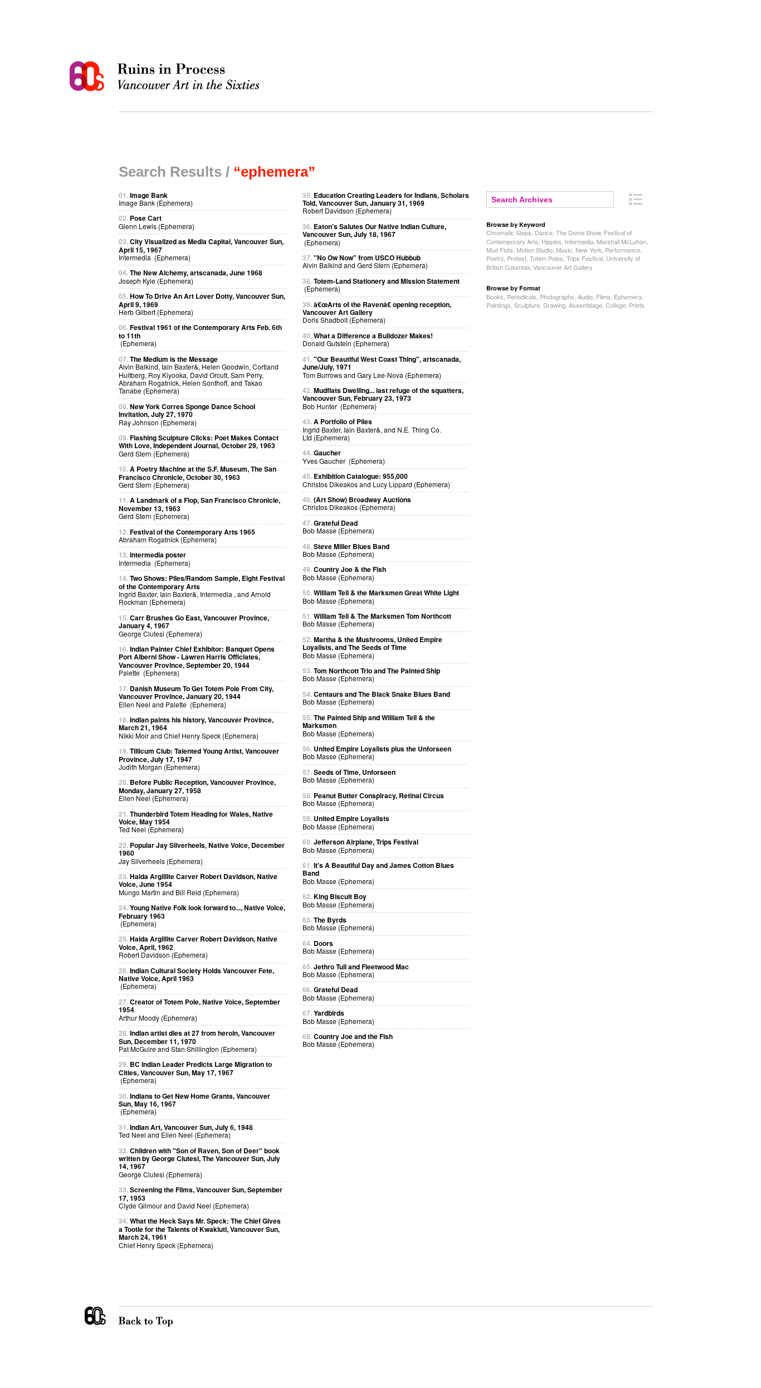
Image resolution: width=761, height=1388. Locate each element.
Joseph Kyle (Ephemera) (190, 276)
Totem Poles (546, 258)
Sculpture (527, 304)
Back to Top (168, 1317)
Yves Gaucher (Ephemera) (344, 456)
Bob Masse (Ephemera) (338, 526)
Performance (622, 249)
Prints (637, 304)
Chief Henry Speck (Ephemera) (200, 1232)
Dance (544, 232)
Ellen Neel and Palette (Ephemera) (196, 696)
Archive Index (635, 199)
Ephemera (628, 296)
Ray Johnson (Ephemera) (187, 414)
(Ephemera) (195, 1072)
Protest (516, 258)
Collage (616, 304)
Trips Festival (585, 258)
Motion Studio (534, 249)
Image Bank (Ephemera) (156, 198)
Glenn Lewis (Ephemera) (156, 221)
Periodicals (521, 296)
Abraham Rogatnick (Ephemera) (187, 535)
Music (564, 249)
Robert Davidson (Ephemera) (386, 203)
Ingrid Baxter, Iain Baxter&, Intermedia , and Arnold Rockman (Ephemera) (202, 589)
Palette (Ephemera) (197, 660)
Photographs (557, 296)
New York (588, 249)
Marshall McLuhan (621, 241)
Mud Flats (499, 249)
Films (603, 296)
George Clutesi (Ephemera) (199, 1162)
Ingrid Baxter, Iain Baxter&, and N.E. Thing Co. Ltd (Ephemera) (372, 429)
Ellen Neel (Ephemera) (197, 790)
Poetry (495, 258)
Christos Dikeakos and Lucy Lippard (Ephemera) (376, 479)
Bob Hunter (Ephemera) (383, 398)
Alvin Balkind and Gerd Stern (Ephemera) (365, 261)
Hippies (552, 241)
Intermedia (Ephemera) (155, 558)
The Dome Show (578, 232)
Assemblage (585, 304)
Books (495, 296)
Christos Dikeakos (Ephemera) (357, 503)
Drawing (554, 304)
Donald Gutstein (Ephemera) (368, 339)
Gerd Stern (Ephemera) (199, 445)
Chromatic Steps (508, 232)
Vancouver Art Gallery (563, 267)
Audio (585, 296)
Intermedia (579, 241)
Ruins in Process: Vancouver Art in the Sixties (167, 76)
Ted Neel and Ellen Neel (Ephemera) (186, 1130)
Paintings (498, 304)
